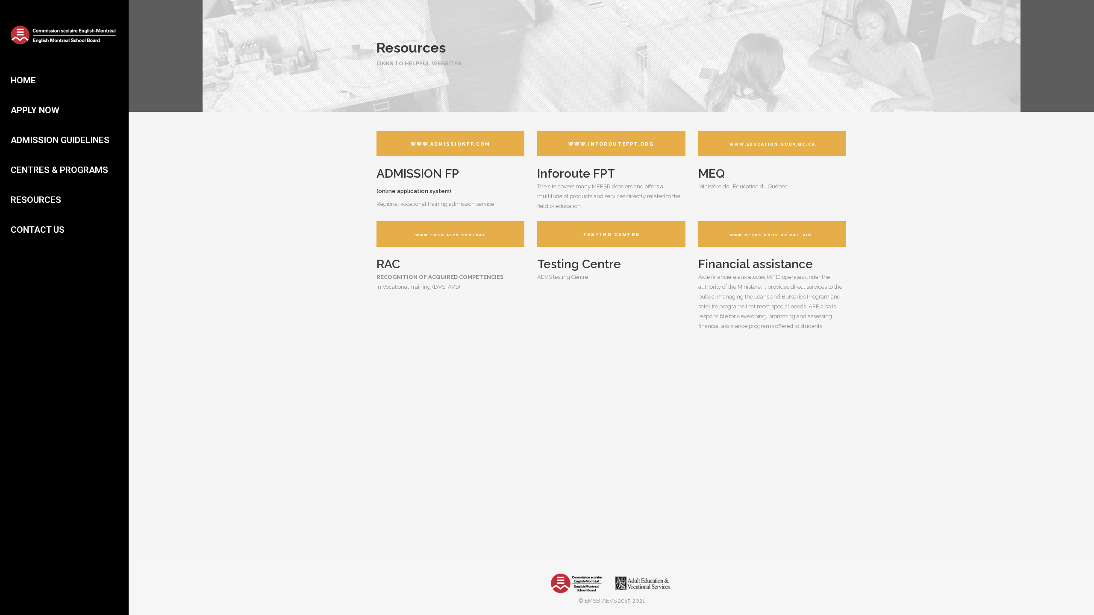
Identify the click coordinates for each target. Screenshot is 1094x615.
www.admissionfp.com (450, 144)
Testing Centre (611, 234)
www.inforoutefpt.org (611, 144)
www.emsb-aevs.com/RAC (450, 235)
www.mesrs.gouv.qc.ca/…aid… (772, 235)
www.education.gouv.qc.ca (772, 144)
